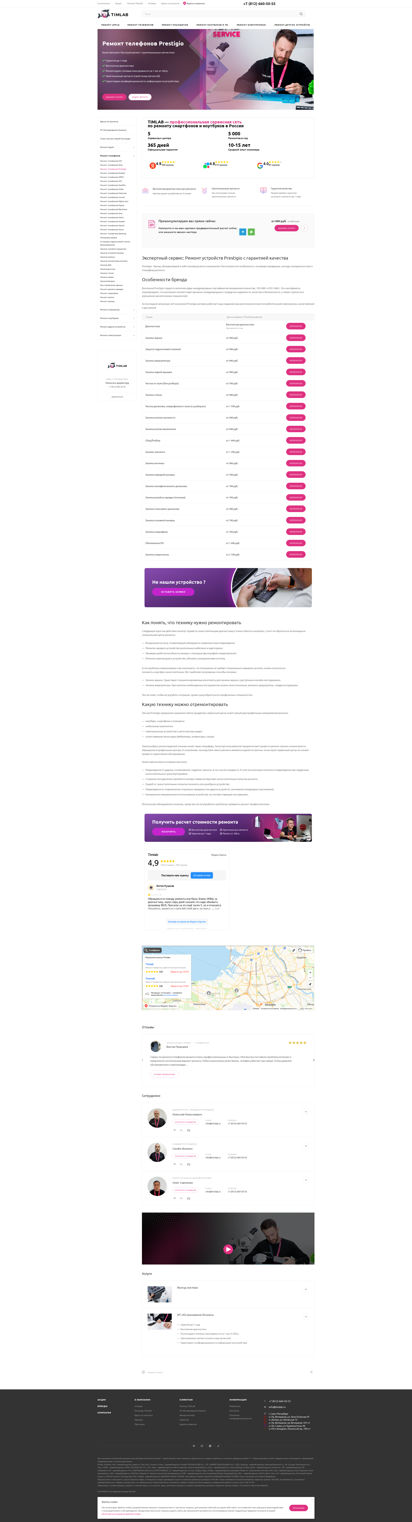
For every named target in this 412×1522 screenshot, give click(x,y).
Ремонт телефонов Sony (111, 165)
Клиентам (186, 1399)
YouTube (201, 1445)
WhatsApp (251, 231)
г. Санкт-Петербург (278, 1413)
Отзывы (138, 1406)
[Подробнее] (306, 1289)
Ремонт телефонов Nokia (111, 189)
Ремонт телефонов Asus (111, 213)
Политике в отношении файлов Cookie (121, 1513)
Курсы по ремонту (144, 1415)
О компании (142, 1399)
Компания (104, 1412)
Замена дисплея (107, 269)
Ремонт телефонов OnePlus (113, 185)
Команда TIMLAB (143, 1410)
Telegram (242, 231)
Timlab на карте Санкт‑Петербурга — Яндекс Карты (187, 928)
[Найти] (301, 13)
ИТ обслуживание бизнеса (195, 1314)
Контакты (234, 1410)
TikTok (218, 1445)
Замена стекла (107, 273)
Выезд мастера (187, 1287)
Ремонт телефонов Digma (112, 205)
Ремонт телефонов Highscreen (114, 201)
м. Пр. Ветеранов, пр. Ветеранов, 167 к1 (289, 1422)
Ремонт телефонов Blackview (113, 209)
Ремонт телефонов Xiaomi (112, 225)
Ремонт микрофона (109, 293)
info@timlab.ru (213, 1123)
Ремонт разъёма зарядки (111, 289)
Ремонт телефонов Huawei (112, 221)
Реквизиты (234, 1406)
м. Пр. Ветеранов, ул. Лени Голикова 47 (289, 1416)
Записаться (296, 326)
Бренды (103, 1406)
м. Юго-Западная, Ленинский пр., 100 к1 (289, 1428)
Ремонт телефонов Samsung (113, 233)
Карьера (139, 1419)
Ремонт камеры (107, 301)
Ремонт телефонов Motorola (113, 193)
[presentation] (142, 1060)
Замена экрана (107, 277)
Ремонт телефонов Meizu (112, 217)
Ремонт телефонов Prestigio (113, 169)
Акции (102, 1399)
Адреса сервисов (188, 1424)
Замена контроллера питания (113, 261)
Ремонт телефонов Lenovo (112, 197)
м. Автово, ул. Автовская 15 (283, 1419)
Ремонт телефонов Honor (112, 229)
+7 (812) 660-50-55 (259, 3)
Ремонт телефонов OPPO (112, 177)
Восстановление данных (111, 285)
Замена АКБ (105, 265)
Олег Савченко (183, 1182)
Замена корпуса (107, 257)
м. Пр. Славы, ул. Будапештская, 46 (287, 1425)
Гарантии (184, 1419)
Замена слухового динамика (113, 248)
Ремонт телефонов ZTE (111, 161)
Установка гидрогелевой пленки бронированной (115, 243)
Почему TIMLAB (187, 1406)
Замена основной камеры (112, 253)
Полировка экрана (108, 237)
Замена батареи (107, 281)
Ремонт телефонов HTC (111, 181)
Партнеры (140, 1424)
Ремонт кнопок (107, 297)
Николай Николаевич (187, 1114)
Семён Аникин (183, 1148)
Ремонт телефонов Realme (112, 173)
